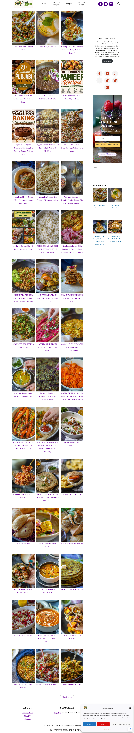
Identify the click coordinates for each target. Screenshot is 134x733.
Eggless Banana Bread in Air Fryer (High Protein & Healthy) (48, 147)
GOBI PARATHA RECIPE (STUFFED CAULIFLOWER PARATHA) (48, 497)
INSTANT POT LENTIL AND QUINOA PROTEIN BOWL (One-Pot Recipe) (23, 298)
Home (44, 3)
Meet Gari (107, 61)
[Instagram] (99, 80)
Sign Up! (57, 712)
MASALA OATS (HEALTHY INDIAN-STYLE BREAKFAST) (72, 347)
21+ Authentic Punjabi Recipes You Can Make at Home (23, 98)
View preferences (121, 724)
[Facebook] (100, 4)
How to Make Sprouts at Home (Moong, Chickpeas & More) (72, 147)
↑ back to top (67, 697)
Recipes (69, 3)
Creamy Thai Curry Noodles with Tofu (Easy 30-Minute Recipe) (72, 49)
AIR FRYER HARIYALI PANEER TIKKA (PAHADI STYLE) (47, 298)
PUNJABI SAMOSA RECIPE (72, 543)
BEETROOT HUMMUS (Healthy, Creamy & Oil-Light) (47, 347)
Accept (89, 724)
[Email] (107, 87)
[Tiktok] (107, 80)
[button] (130, 708)
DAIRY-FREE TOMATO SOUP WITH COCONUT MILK (47, 638)
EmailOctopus (112, 154)
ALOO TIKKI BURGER (72, 494)
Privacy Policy (107, 729)
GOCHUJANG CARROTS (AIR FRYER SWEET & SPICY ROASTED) (23, 445)
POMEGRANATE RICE (23, 635)
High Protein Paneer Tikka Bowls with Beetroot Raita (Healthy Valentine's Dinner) (72, 249)
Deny (103, 724)
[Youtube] (105, 4)
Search (95, 168)
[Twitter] (115, 80)
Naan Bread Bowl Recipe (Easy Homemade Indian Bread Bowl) (23, 200)
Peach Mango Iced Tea (47, 46)
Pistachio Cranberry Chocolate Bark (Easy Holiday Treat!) (47, 396)
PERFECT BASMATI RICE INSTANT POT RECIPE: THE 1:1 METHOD (47, 249)
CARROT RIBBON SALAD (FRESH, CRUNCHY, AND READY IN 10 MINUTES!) (72, 396)
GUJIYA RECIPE (23, 543)
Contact (27, 719)
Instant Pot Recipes (56, 3)
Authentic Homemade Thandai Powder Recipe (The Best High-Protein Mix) (72, 200)
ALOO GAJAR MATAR (72, 684)
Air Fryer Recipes (81, 3)
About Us (27, 716)
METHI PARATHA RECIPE (72, 589)
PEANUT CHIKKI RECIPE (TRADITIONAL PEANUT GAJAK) (72, 298)
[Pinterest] (111, 4)
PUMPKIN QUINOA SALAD (47, 684)
